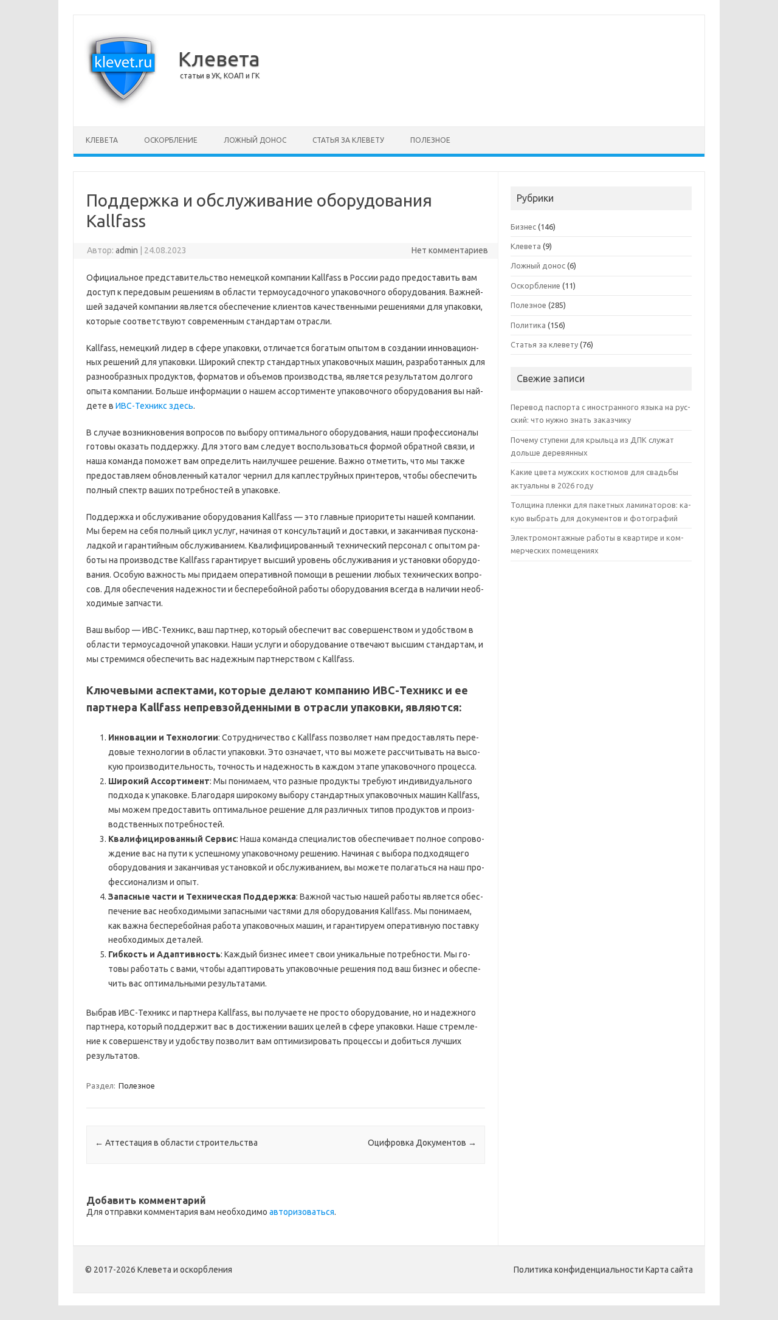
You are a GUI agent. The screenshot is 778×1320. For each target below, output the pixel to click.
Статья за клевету (348, 140)
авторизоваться (301, 1212)
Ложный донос (255, 140)
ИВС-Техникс (141, 406)
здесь (181, 406)
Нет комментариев (449, 250)
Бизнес (523, 226)
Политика (528, 325)
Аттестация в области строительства (176, 1142)
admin (126, 250)
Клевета (219, 58)
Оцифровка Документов (422, 1142)
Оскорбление (171, 140)
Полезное (430, 140)
